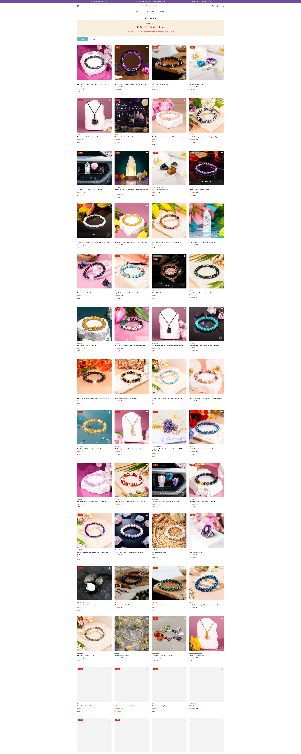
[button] (78, 6)
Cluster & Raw (156, 446)
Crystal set (80, 187)
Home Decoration (195, 82)
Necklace (80, 134)
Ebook (116, 134)
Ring (190, 549)
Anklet (117, 653)
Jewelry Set (155, 653)
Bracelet (80, 82)
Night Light (118, 82)
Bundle (79, 703)
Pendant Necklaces (83, 602)
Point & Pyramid (194, 703)
